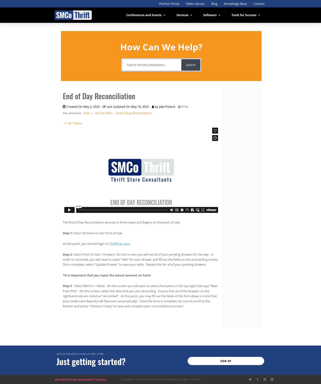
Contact (259, 4)
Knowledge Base (235, 4)
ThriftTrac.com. (119, 244)
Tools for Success (243, 15)
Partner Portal (169, 4)
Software (210, 15)
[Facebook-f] (257, 379)
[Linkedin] (264, 379)
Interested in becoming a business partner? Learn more (80, 379)
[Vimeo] (272, 379)
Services (182, 15)
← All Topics (73, 123)
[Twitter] (250, 379)
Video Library (195, 4)
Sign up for (79, 354)
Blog (214, 4)
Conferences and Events (144, 15)
